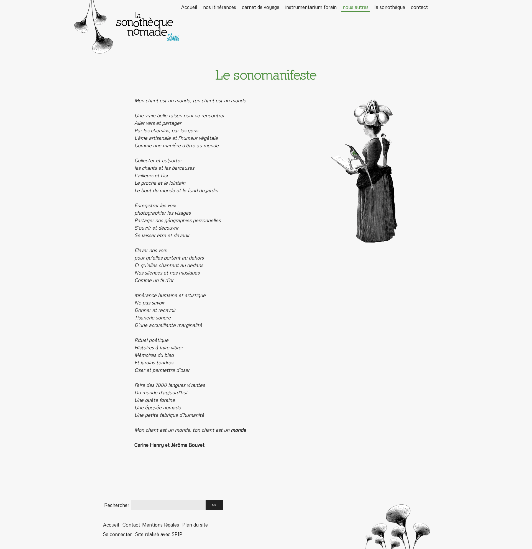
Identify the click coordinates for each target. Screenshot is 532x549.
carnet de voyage (260, 7)
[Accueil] (266, 27)
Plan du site (195, 525)
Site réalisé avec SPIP (158, 534)
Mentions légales (160, 525)
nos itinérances (219, 7)
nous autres (356, 7)
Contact (131, 525)
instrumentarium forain (311, 7)
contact (419, 7)
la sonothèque (389, 7)
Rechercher (116, 505)
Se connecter (117, 534)
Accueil (189, 7)
